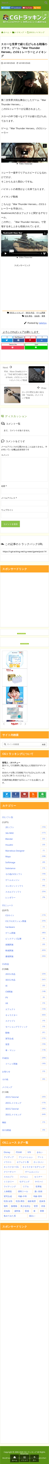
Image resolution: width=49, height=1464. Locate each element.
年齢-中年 (22, 1196)
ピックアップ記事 (25, 938)
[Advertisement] (22, 285)
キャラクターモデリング (33, 1167)
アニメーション (26, 1157)
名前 (4, 486)
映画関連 (25, 950)
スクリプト (25, 1020)
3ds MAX (25, 833)
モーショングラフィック (25, 1026)
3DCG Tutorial (25, 1108)
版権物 (14, 1206)
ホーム (6, 32)
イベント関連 (25, 1063)
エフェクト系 (23, 1162)
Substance (25, 868)
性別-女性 (8, 1201)
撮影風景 (32, 1201)
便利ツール (23, 1191)
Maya (25, 856)
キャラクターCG (11, 1167)
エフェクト (25, 1009)
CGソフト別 (7, 817)
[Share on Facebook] (18, 340)
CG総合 (24, 1058)
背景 (25, 1044)
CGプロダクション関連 (25, 921)
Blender (25, 839)
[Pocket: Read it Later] (12, 347)
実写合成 (25, 1038)
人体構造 (8, 1191)
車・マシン (25, 1050)
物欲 (23, 1122)
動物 (25, 1032)
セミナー (38, 1176)
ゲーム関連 (40, 312)
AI (25, 985)
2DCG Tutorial (25, 1097)
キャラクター (25, 1015)
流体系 (37, 316)
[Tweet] (7, 340)
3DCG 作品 (30, 312)
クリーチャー (10, 1171)
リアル (26, 1186)
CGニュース (7, 905)
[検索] (46, 3)
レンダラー (25, 897)
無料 (6, 1206)
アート (41, 1157)
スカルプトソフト (25, 891)
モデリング (24, 1181)
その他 (23, 1079)
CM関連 (25, 991)
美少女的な (25, 1206)
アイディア (9, 1157)
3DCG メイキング (36, 32)
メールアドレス (9, 498)
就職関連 (25, 944)
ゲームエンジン (25, 880)
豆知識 (7, 1211)
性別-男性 (28, 316)
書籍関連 (25, 956)
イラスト (8, 1162)
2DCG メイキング (25, 1103)
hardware (25, 927)
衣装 (43, 1206)
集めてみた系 (10, 1215)
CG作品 (5, 964)
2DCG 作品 (25, 974)
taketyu (43, 322)
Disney (7, 1152)
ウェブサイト (7, 510)
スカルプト (9, 1176)
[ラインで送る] (36, 347)
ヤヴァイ (39, 1181)
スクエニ (24, 1176)
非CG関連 (23, 1130)
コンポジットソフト (25, 885)
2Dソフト (25, 827)
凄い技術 (38, 1191)
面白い (32, 1215)
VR (25, 1003)
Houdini (25, 844)
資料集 (17, 1211)
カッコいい (39, 1162)
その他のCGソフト (25, 874)
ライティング (10, 1186)
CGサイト (25, 915)
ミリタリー (9, 1181)
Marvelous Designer (25, 850)
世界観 (39, 1186)
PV (25, 997)
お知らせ (23, 1071)
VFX (29, 1152)
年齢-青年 (37, 1196)
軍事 (43, 316)
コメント (5, 455)
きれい (40, 1152)
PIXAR (19, 1152)
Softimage (25, 862)
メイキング (19, 32)
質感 (27, 1211)
